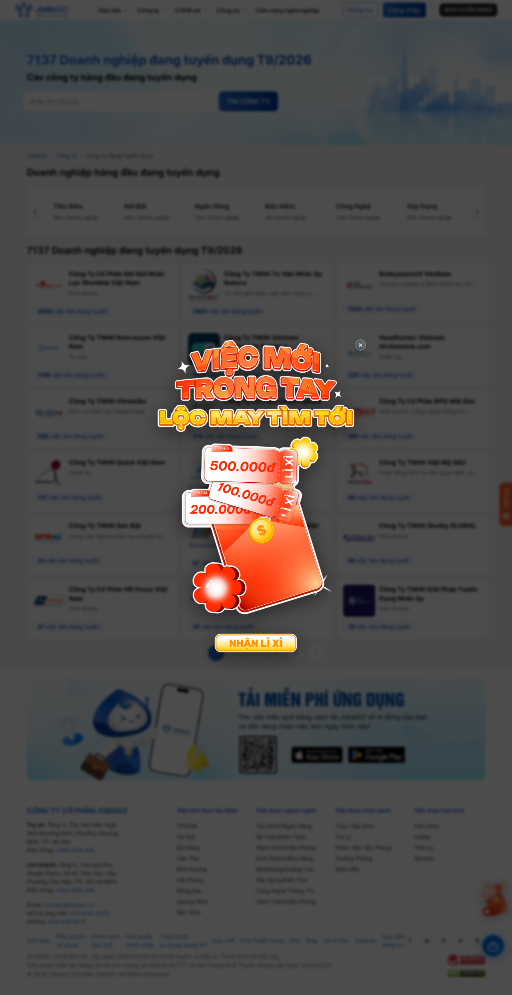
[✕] (256, 496)
